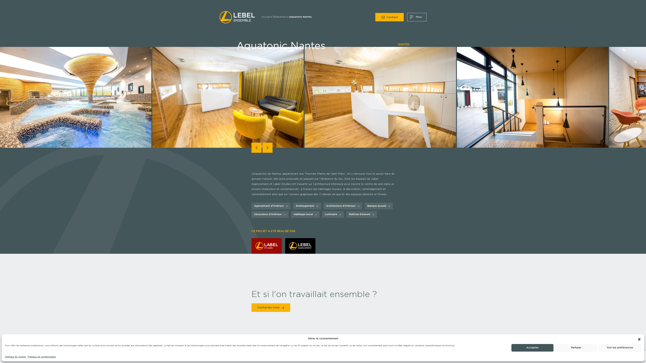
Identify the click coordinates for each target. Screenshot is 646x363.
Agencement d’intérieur (269, 206)
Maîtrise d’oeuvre (359, 214)
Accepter (532, 347)
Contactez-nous (271, 307)
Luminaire (331, 214)
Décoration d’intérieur (268, 214)
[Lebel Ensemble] (237, 16)
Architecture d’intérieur (340, 206)
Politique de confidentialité (42, 357)
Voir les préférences (620, 347)
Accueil (266, 17)
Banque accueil (376, 206)
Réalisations (279, 17)
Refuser (576, 347)
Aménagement (305, 206)
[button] (639, 338)
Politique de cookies (15, 357)
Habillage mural (303, 214)
